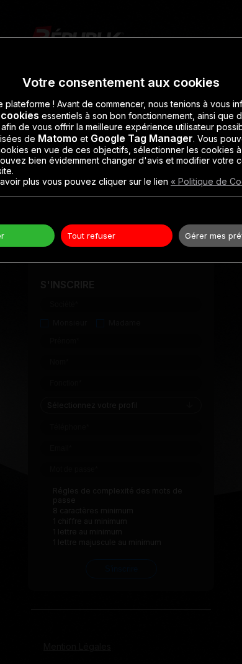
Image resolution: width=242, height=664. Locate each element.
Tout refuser (91, 236)
